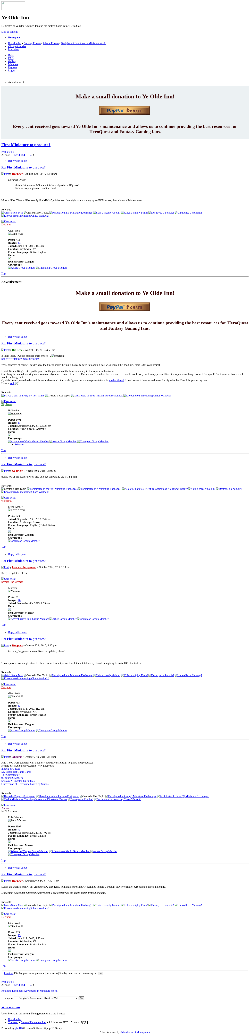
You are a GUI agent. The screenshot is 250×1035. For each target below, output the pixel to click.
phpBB (19, 1028)
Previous (8, 973)
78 (19, 600)
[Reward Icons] (12, 212)
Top (3, 273)
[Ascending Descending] (92, 973)
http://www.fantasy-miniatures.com (20, 358)
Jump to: (8, 998)
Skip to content (9, 31)
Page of (19, 155)
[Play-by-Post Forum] (22, 395)
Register (12, 67)
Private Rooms (51, 43)
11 (19, 422)
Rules (11, 55)
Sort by (63, 973)
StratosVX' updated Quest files (18, 780)
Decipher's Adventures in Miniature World (83, 43)
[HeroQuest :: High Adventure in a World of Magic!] (13, 9)
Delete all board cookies (33, 1022)
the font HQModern (12, 777)
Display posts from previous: (30, 973)
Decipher (17, 173)
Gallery (12, 61)
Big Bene (17, 350)
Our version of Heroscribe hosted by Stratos (24, 784)
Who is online (10, 1007)
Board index (14, 43)
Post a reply (7, 151)
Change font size (17, 46)
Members (13, 64)
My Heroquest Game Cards (16, 771)
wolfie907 (17, 470)
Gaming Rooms (32, 43)
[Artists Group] (21, 267)
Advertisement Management (135, 1032)
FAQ (11, 58)
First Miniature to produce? (26, 144)
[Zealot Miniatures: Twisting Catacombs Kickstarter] (155, 488)
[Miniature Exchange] (71, 212)
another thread (116, 380)
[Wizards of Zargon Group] (28, 851)
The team (13, 1022)
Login (11, 70)
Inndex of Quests (10, 768)
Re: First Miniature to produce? (23, 167)
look (12, 383)
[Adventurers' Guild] (28, 441)
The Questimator (10, 774)
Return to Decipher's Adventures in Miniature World (29, 990)
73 (19, 829)
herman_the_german (24, 567)
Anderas (17, 756)
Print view (13, 49)
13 (19, 242)
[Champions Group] (51, 267)
